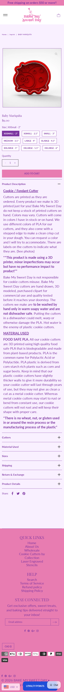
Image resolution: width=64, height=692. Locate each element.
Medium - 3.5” (11, 140)
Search (32, 579)
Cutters (6, 437)
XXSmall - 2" (11, 133)
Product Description (14, 183)
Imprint (12, 34)
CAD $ (8, 646)
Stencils (32, 565)
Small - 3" (49, 133)
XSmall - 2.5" (31, 133)
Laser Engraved (32, 561)
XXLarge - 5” (10, 148)
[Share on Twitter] (18, 493)
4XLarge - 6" (51, 148)
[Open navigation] (5, 15)
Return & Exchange (13, 474)
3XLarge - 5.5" (30, 148)
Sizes (5, 455)
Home (4, 34)
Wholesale (32, 550)
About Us (32, 546)
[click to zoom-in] (56, 53)
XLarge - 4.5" (48, 140)
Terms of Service (32, 583)
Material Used (10, 446)
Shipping (7, 465)
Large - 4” (30, 140)
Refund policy (32, 587)
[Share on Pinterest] (23, 493)
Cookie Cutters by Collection (32, 555)
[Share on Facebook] (12, 493)
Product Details (11, 483)
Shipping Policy (32, 591)
